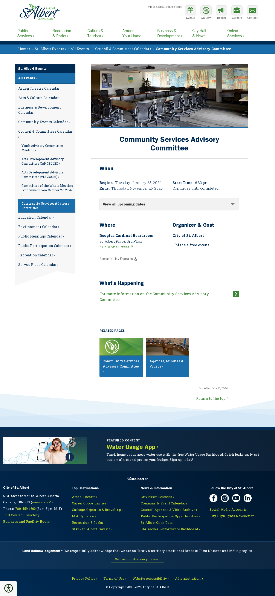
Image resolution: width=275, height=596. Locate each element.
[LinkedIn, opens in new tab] (248, 498)
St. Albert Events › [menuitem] (50, 48)
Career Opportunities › (90, 503)
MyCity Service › (85, 516)
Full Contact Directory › (22, 515)
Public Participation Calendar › (44, 245)
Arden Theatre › (84, 497)
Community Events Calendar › (44, 122)
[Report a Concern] (221, 12)
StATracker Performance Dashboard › (170, 529)
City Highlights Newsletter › (232, 516)
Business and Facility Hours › (27, 521)
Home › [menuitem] (24, 48)
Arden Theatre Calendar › (39, 88)
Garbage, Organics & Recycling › (97, 509)
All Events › (27, 77)
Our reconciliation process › (137, 559)
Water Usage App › (132, 447)
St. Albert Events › (33, 68)
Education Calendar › (36, 217)
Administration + (189, 578)
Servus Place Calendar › (38, 264)
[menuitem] (193, 48)
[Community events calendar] (190, 12)
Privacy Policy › (84, 578)
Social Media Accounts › (228, 509)
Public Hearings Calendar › (41, 236)
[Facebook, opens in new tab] (213, 498)
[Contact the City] (252, 12)
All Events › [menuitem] (80, 48)
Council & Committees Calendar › (45, 134)
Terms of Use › (115, 578)
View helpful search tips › (165, 7)
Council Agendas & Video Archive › (169, 509)
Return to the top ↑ (212, 398)
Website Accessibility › (151, 578)
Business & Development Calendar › (39, 110)
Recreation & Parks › (88, 522)
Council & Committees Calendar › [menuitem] (123, 48)
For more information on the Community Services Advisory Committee (154, 296)
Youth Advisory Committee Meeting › (42, 148)
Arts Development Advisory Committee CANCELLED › (42, 161)
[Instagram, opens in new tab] (225, 498)
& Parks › (61, 33)
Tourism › (95, 33)
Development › (169, 33)
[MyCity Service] (206, 12)
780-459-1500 (25, 508)
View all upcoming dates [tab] (124, 204)
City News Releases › (157, 497)
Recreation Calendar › (36, 255)
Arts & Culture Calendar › (39, 97)
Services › (25, 33)
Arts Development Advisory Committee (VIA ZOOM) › (42, 174)
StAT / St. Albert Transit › (92, 529)
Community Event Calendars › (165, 503)
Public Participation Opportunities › (170, 516)
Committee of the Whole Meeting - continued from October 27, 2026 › (47, 190)
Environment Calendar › (38, 226)
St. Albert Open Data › (157, 522)
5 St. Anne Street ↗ (116, 246)
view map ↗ (42, 502)
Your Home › (132, 33)
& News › (200, 33)
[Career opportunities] (237, 12)
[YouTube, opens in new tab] (236, 498)
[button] (8, 588)
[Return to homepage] (39, 12)
